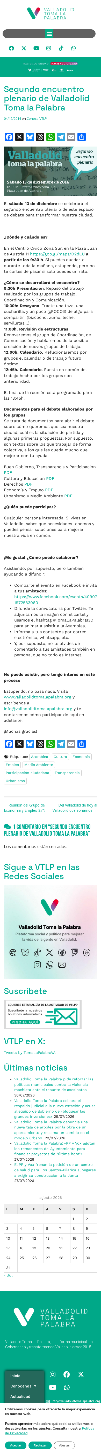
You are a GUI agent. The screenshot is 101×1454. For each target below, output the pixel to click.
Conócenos (20, 1386)
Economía (81, 757)
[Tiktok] (61, 48)
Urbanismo (15, 781)
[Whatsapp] (73, 48)
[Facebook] (11, 48)
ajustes (45, 1428)
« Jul (8, 1275)
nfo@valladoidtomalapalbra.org (38, 708)
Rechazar (40, 1445)
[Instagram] (49, 48)
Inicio (15, 1375)
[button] (49, 33)
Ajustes (64, 1445)
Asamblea (39, 757)
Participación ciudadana (27, 773)
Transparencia (67, 773)
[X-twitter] (24, 48)
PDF (8, 472)
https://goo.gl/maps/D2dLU (57, 254)
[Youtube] (36, 48)
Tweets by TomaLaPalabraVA (30, 1052)
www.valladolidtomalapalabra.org (37, 697)
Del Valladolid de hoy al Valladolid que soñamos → (75, 808)
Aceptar (15, 1445)
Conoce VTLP (37, 118)
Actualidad (20, 1396)
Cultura (60, 757)
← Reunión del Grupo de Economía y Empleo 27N (24, 808)
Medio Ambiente (38, 765)
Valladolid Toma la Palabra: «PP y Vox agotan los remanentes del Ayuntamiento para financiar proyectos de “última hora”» (54, 1148)
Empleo (12, 765)
